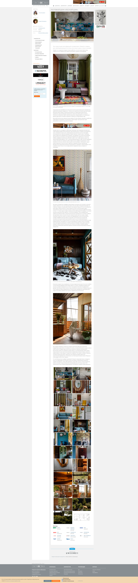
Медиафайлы (95, 572)
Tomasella (86, 106)
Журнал (97, 5)
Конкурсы (57, 5)
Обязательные (66, 578)
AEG (58, 532)
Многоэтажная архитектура (38, 43)
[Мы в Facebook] (102, 5)
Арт (79, 569)
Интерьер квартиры (39, 53)
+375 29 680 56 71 (35, 573)
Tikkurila (72, 535)
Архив (94, 571)
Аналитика (80, 572)
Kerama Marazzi (69, 106)
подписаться (37, 96)
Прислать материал (96, 569)
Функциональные (66, 579)
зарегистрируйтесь (61, 556)
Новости (82, 5)
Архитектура (64, 5)
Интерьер (70, 5)
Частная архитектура (39, 40)
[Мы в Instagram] (104, 5)
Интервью (80, 571)
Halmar (59, 535)
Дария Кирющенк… (43, 21)
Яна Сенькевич (42, 12)
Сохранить (80, 580)
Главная (53, 6)
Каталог (92, 5)
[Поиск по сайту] (101, 5)
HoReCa (37, 57)
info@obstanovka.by (36, 574)
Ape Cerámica (87, 535)
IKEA (75, 106)
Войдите (53, 556)
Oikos (58, 527)
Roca (71, 538)
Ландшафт (37, 47)
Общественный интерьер (40, 55)
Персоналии (76, 5)
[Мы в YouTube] (105, 5)
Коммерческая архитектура (38, 45)
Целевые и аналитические (68, 581)
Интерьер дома (41, 28)
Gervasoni (86, 532)
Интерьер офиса (38, 59)
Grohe (58, 538)
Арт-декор (87, 5)
